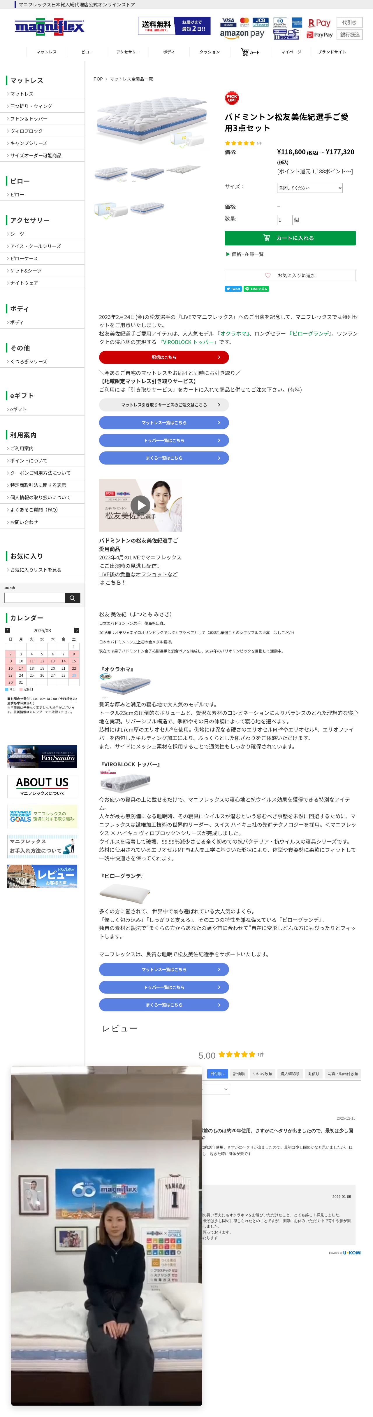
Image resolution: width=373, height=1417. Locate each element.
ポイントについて (28, 460)
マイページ (291, 52)
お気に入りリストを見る (35, 569)
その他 (20, 347)
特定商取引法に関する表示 (38, 484)
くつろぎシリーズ (28, 361)
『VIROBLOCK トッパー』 (188, 341)
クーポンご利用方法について (40, 472)
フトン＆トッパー (28, 118)
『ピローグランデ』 (309, 333)
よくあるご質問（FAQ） (35, 509)
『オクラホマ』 (232, 333)
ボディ (169, 52)
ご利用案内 (22, 448)
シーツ (17, 233)
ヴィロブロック (26, 130)
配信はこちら (164, 357)
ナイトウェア (24, 282)
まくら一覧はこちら (164, 458)
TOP (98, 79)
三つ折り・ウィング (31, 105)
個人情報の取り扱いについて (40, 497)
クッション (210, 52)
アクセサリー (128, 52)
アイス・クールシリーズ (35, 245)
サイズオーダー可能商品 (35, 155)
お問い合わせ (24, 522)
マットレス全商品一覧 (131, 79)
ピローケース (24, 258)
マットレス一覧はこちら (164, 422)
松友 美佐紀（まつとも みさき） (137, 614)
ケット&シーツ (26, 270)
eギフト (22, 395)
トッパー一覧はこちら (164, 440)
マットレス (46, 52)
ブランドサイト (332, 52)
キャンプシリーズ (28, 142)
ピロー (87, 52)
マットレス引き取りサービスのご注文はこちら (164, 405)
